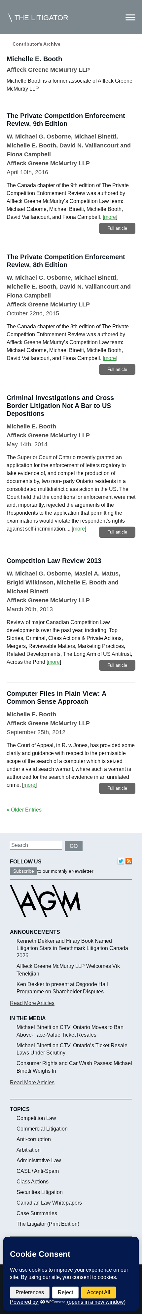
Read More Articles (32, 1003)
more (110, 217)
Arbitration (29, 1150)
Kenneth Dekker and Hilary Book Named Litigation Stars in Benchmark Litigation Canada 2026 (72, 948)
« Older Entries (24, 810)
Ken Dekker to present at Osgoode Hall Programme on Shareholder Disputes (62, 987)
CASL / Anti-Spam (38, 1171)
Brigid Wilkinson (30, 582)
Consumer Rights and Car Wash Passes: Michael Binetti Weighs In (74, 1066)
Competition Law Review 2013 (54, 560)
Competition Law (36, 1118)
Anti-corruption (34, 1139)
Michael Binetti (95, 136)
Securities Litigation (40, 1192)
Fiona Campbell (29, 154)
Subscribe (23, 871)
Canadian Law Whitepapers (49, 1203)
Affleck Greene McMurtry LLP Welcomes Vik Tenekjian (68, 969)
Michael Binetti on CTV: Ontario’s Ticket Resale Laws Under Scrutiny (72, 1049)
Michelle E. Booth (31, 145)
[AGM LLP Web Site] (45, 922)
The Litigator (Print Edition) (48, 1224)
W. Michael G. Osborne (39, 136)
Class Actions (33, 1181)
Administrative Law (39, 1160)
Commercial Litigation (42, 1129)
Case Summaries (37, 1213)
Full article (117, 228)
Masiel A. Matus (96, 573)
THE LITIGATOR (41, 18)
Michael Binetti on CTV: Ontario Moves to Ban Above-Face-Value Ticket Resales (70, 1030)
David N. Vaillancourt (89, 145)
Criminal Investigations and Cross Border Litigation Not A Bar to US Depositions (60, 405)
